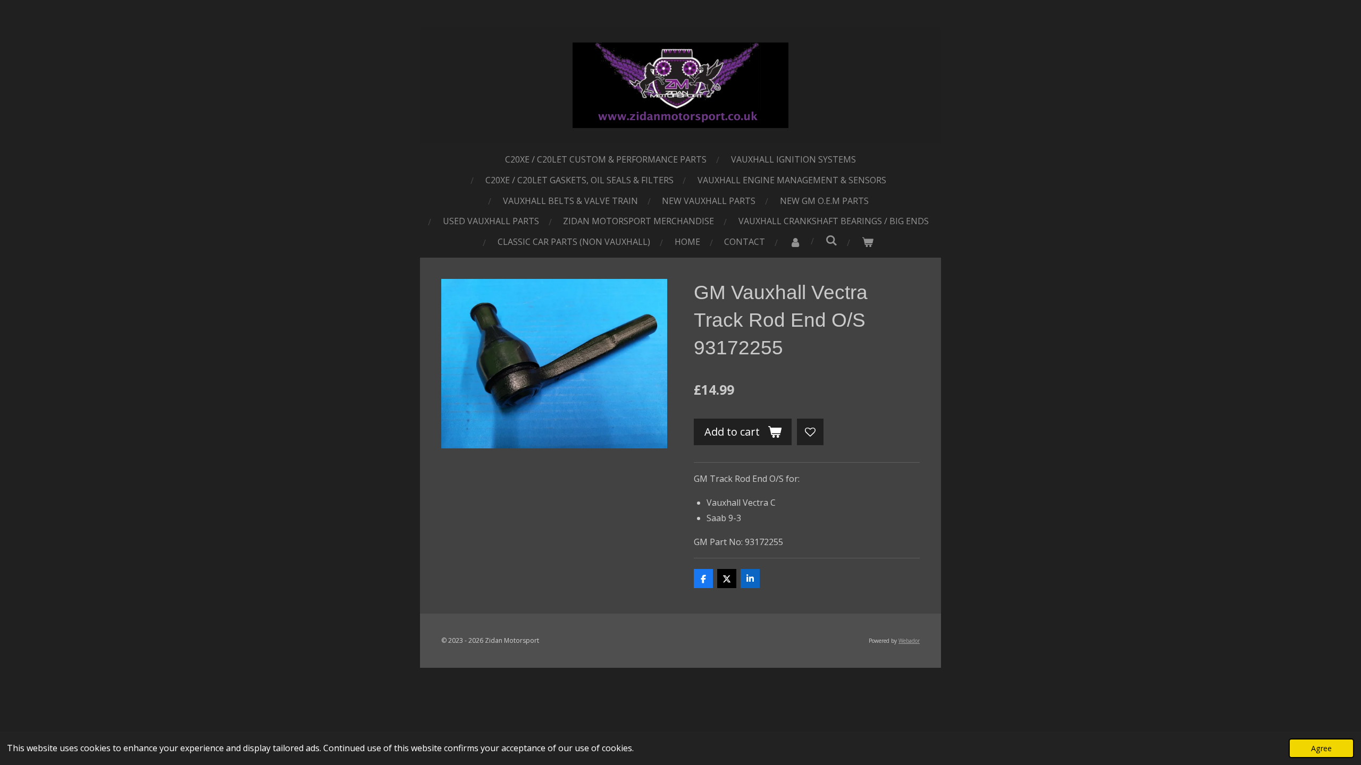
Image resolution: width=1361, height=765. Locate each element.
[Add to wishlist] (810, 432)
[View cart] (867, 242)
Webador (909, 640)
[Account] (795, 242)
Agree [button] (1321, 748)
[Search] (831, 240)
